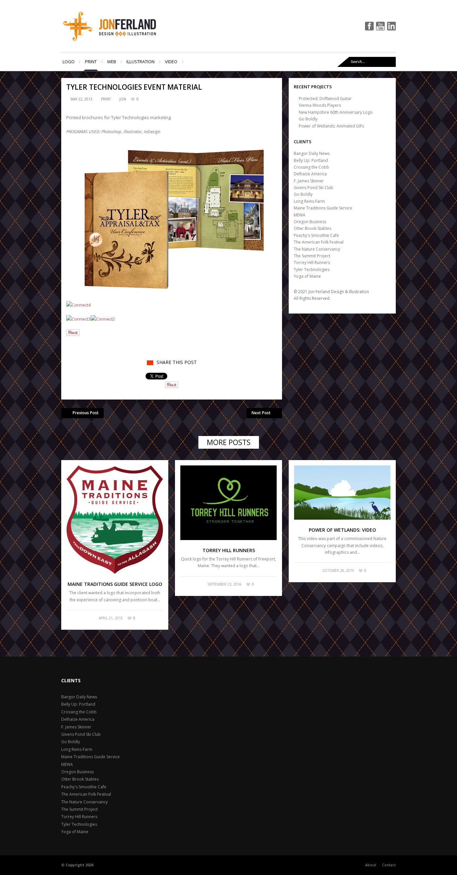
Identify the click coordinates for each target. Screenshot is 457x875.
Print (91, 62)
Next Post (261, 413)
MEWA (299, 215)
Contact (389, 864)
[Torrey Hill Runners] (228, 502)
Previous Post (86, 413)
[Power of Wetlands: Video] (342, 492)
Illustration (140, 62)
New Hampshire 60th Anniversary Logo (336, 112)
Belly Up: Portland (311, 160)
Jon (122, 99)
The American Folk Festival (319, 242)
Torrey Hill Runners (312, 262)
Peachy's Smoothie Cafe (316, 235)
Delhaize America (310, 174)
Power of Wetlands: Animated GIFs (331, 126)
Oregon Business (310, 222)
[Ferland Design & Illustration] (121, 26)
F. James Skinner (309, 181)
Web (111, 62)
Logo (69, 62)
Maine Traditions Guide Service (323, 208)
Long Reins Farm (309, 201)
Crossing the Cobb (311, 167)
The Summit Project (312, 256)
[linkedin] (391, 26)
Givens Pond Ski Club (313, 187)
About (370, 864)
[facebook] (369, 26)
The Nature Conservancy (317, 249)
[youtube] (380, 26)
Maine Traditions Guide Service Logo (115, 584)
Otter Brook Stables (312, 228)
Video (171, 62)
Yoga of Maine (307, 276)
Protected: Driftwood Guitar (325, 98)
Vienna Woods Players (320, 105)
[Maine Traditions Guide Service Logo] (115, 519)
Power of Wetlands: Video (342, 530)
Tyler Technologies (312, 269)
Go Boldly (308, 119)
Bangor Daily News (312, 153)
